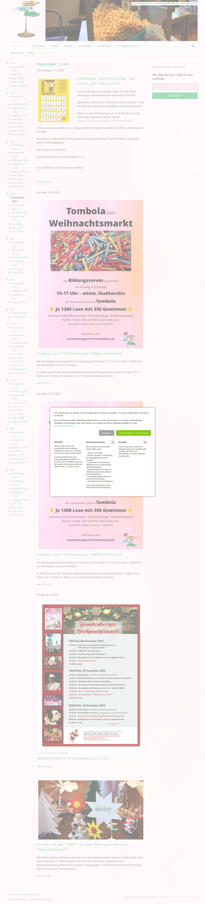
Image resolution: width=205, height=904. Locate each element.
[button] (106, 433)
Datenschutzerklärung (63, 426)
